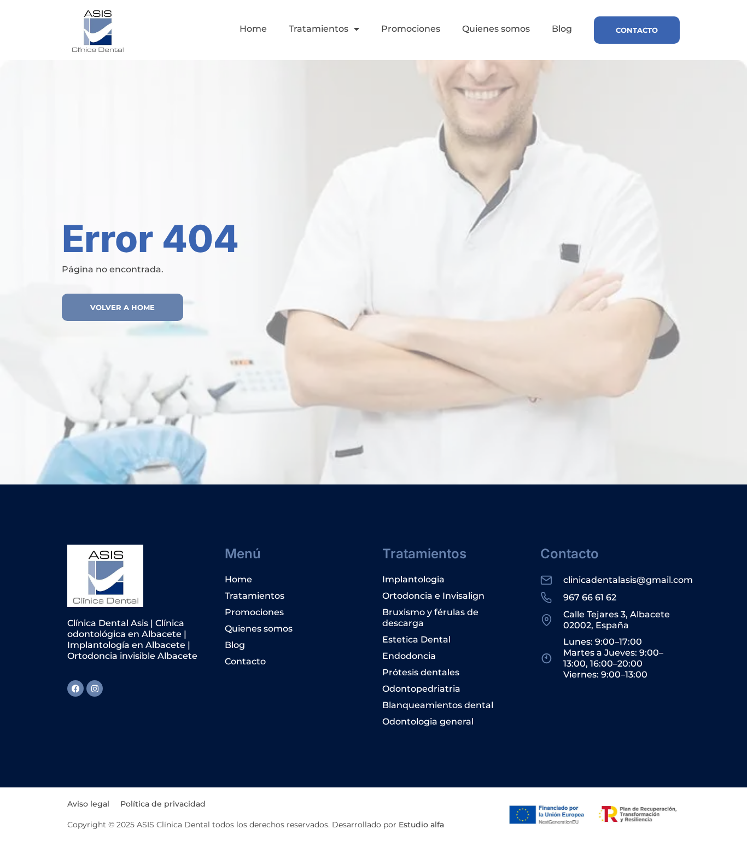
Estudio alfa (421, 825)
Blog (562, 29)
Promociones (410, 29)
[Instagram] (94, 688)
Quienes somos (496, 29)
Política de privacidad (163, 804)
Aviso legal (88, 804)
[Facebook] (75, 688)
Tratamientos (318, 29)
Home (253, 29)
